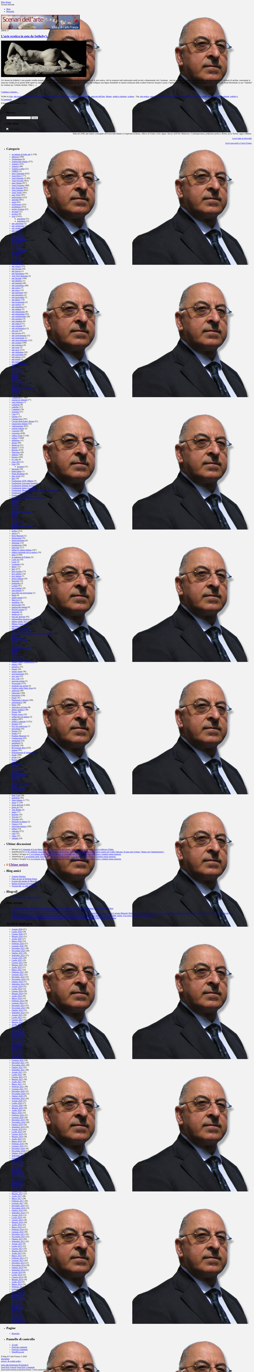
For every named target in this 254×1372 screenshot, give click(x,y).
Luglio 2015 (17, 1246)
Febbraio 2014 (18, 1287)
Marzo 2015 (17, 1256)
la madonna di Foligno (21, 557)
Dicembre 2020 (18, 1091)
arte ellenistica (17, 259)
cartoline (15, 407)
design (14, 443)
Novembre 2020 (18, 1094)
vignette (15, 838)
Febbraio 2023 (18, 1029)
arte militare (16, 309)
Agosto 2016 (17, 1215)
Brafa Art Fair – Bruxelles (22, 388)
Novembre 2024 (18, 979)
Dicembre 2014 (18, 1263)
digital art (15, 445)
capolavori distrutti (19, 400)
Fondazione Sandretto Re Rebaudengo (28, 497)
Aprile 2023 (17, 1024)
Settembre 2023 (18, 1013)
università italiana (19, 826)
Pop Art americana (19, 726)
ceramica (15, 412)
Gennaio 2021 (18, 1089)
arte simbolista (18, 352)
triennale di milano (19, 821)
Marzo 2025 (17, 970)
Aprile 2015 (17, 1253)
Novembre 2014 (18, 1265)
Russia (14, 760)
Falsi (14, 464)
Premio (15, 731)
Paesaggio (16, 695)
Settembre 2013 (18, 1298)
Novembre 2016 (18, 1208)
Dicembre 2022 (18, 1034)
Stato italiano (17, 800)
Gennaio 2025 (18, 974)
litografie (15, 581)
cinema (15, 416)
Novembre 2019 (18, 1122)
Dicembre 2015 (18, 1234)
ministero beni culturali (21, 631)
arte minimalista (18, 314)
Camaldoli (16, 393)
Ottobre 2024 (17, 982)
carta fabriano (17, 402)
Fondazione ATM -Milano (22, 481)
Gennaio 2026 (18, 946)
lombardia (16, 583)
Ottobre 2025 (17, 953)
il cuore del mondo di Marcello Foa (26, 881)
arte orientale (17, 326)
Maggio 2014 (17, 1279)
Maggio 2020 (17, 1108)
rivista (14, 757)
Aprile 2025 (17, 967)
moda (14, 636)
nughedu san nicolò (20, 686)
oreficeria (15, 690)
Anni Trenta (17, 192)
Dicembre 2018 (18, 1148)
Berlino (15, 378)
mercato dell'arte (98, 96)
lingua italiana (17, 578)
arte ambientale (18, 226)
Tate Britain (16, 810)
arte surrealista (18, 354)
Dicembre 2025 (18, 948)
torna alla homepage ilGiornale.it (14, 1365)
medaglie (15, 612)
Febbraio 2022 (18, 1058)
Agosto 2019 (17, 1129)
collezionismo (52, 96)
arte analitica (17, 228)
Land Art (15, 559)
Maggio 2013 (17, 1308)
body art (15, 385)
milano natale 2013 (20, 621)
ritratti (14, 755)
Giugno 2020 (17, 1105)
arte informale (17, 293)
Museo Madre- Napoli (21, 659)
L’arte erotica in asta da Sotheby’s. (24, 36)
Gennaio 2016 (18, 1232)
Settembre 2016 (18, 1213)
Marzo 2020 (17, 1113)
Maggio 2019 (17, 1136)
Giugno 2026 (17, 934)
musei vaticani (18, 657)
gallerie (15, 514)
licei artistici (17, 574)
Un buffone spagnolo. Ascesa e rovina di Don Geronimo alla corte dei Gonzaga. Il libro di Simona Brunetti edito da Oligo (62, 908)
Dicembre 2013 (18, 1291)
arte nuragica (17, 319)
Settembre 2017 (18, 1184)
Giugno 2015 (17, 1248)
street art (15, 807)
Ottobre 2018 (17, 1153)
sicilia (14, 786)
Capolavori (40, 96)
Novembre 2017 (18, 1179)
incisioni (20, 466)
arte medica (16, 304)
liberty (14, 567)
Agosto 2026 (17, 929)
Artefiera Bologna (19, 364)
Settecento (16, 781)
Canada (15, 395)
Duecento (16, 452)
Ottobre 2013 (17, 1296)
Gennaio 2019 (18, 1146)
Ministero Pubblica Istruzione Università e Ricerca (33, 633)
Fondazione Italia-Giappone (23, 488)
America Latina (18, 169)
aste (25, 96)
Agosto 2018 (17, 1158)
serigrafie (15, 779)
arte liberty (16, 300)
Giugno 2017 (17, 1191)
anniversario (17, 197)
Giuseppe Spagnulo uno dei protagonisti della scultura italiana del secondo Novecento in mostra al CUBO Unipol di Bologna (64, 918)
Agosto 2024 (17, 986)
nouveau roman (18, 681)
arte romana (16, 343)
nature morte (17, 671)
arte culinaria (17, 242)
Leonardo (16, 564)
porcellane (16, 729)
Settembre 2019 (18, 1127)
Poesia (14, 712)
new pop (15, 676)
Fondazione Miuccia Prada (23, 495)
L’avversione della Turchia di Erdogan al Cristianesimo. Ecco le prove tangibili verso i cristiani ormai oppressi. (75, 854)
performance (17, 702)
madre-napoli (17, 598)
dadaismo (16, 440)
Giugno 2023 (17, 1020)
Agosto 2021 (17, 1072)
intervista (15, 547)
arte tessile (16, 359)
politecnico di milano (20, 717)
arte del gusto (17, 245)
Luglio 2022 (17, 1046)
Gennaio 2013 (18, 1318)
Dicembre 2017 (18, 1177)
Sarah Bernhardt (222, 96)
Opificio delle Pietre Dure (22, 688)
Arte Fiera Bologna (20, 276)
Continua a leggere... (9, 92)
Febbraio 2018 (18, 1172)
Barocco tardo (17, 371)
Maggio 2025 (17, 965)
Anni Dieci (16, 176)
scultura (131, 96)
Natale (14, 669)
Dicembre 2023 (18, 1005)
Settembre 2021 (18, 1070)
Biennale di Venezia (20, 383)
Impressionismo (18, 540)
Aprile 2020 (17, 1110)
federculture (17, 471)
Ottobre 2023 (17, 1010)
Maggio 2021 (17, 1079)
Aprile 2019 (17, 1139)
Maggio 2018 (17, 1165)
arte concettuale (18, 238)
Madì (14, 595)
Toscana (15, 817)
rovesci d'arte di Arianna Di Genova (27, 897)
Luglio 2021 (17, 1074)
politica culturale (119, 96)
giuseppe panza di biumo (22, 526)
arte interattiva (17, 295)
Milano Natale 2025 (20, 624)
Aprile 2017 (17, 1196)
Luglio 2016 (17, 1217)
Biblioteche (16, 381)
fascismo (15, 469)
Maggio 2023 (17, 1022)
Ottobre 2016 (17, 1210)
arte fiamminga (18, 273)
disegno (87, 96)
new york (16, 679)
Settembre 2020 (18, 1098)
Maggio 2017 (17, 1194)
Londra (15, 586)
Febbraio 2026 (18, 943)
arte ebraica (16, 254)
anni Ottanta (17, 183)
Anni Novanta (18, 181)
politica (15, 719)
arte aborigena (17, 223)
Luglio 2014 (17, 1275)
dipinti (80, 96)
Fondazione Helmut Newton (23, 486)
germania (15, 519)
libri (13, 569)
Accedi (15, 1345)
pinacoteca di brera (19, 707)
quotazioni (16, 740)
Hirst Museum (18, 536)
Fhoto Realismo (18, 474)
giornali (15, 524)
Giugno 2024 (17, 991)
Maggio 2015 (17, 1251)
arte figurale (17, 278)
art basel (15, 211)
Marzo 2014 (17, 1284)
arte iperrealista (18, 297)
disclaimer (5, 1359)
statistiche (16, 798)
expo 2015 (16, 462)
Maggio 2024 (17, 993)
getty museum (17, 521)
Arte (11, 96)
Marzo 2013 (17, 1313)
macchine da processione (22, 593)
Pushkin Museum (19, 736)
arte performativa (19, 328)
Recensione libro (19, 748)
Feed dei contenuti (19, 1347)
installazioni (17, 545)
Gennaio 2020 (18, 1117)
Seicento (15, 771)
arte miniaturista (18, 312)
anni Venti (16, 195)
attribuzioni (16, 369)
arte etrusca (16, 266)
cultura (73, 96)
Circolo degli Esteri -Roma (23, 421)
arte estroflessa (18, 264)
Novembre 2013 (18, 1294)
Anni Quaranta (18, 185)
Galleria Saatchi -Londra (22, 512)
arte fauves (16, 271)
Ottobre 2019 (17, 1125)
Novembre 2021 (18, 1065)
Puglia (14, 733)
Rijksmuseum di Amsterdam (23, 752)
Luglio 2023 (17, 1017)
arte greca (16, 290)
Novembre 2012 (18, 1322)
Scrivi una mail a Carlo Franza (238, 143)
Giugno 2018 (17, 1163)
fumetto (15, 505)
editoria (15, 455)
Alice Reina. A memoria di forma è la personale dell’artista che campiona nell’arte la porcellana (51, 911)
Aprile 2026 (17, 939)
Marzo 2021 (17, 1084)
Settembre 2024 (18, 984)
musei (14, 655)
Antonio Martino (19, 876)
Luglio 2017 (17, 1189)
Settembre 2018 (18, 1155)
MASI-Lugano (18, 609)
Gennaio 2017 (18, 1203)
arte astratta (16, 231)
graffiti (14, 528)
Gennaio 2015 (18, 1260)
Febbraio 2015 (18, 1258)
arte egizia (16, 257)
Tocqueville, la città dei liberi (24, 886)
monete (15, 643)
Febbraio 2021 (18, 1086)
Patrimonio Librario (20, 700)
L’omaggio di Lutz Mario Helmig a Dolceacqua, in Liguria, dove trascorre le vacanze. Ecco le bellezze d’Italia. (67, 849)
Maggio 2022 (17, 1051)
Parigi (14, 698)
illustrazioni (16, 538)
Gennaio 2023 (18, 1032)
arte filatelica (17, 281)
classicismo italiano (20, 424)
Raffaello (15, 745)
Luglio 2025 (17, 960)
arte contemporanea (20, 240)
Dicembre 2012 (18, 1320)
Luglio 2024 (17, 989)
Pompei (15, 724)
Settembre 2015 (18, 1241)
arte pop (15, 331)
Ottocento (16, 693)
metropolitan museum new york (25, 619)
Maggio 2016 (17, 1222)
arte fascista (16, 269)
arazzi (14, 202)
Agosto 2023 (17, 1015)
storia (14, 802)
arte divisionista (18, 252)
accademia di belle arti (21, 154)
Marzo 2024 (17, 998)
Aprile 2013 (17, 1310)
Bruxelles (16, 390)
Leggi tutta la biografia (242, 138)
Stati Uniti (16, 795)
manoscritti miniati (19, 607)
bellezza (31, 96)
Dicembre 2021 (18, 1063)
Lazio (14, 562)
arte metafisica (18, 307)
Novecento (16, 683)
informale (16, 543)
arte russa (15, 347)
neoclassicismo (18, 674)
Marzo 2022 (17, 1055)
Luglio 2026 (17, 932)
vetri (13, 833)
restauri (15, 750)
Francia (15, 502)
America (15, 164)
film (13, 478)
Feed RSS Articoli (8, 1367)
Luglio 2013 (17, 1303)
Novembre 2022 (18, 1036)
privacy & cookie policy (11, 1361)
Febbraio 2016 (18, 1229)
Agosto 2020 (17, 1101)
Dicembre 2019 (18, 1120)
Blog (8, 9)
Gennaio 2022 (18, 1060)
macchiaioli (16, 590)
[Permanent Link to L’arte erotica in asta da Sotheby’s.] (43, 76)
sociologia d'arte (18, 788)
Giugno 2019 (17, 1134)
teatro (14, 812)
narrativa (15, 667)
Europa (15, 457)
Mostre (109, 96)
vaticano (15, 831)
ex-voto (15, 459)
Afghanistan (17, 159)
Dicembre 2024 (18, 977)
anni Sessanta (17, 188)
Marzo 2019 (17, 1141)
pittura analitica (18, 710)
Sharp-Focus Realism (21, 783)
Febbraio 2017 (18, 1201)
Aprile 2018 (17, 1167)
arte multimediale (19, 316)
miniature (15, 626)
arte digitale (16, 247)
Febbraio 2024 (18, 1001)
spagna (14, 793)
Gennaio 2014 (18, 1289)
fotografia (16, 500)
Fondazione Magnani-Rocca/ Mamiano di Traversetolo (34, 490)
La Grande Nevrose (187, 96)
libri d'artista (17, 571)
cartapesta (16, 404)
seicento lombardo (19, 774)
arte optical (16, 323)
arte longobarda (18, 302)
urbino (14, 829)
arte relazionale (18, 338)
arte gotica (16, 288)
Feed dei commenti (20, 1349)
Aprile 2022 (17, 1053)
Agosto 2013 (17, 1301)
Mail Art (15, 600)
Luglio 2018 (17, 1160)
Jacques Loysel (171, 96)
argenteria (21, 219)
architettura (16, 207)
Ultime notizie (18, 864)
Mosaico (15, 650)
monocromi (16, 645)
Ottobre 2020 (17, 1096)
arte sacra (15, 350)
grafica (14, 531)
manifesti (15, 602)
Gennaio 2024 (18, 1003)
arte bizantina (17, 233)
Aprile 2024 (17, 996)
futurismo (16, 509)
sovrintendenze (18, 791)
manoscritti (16, 605)
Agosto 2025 (17, 958)
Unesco (15, 824)
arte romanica (17, 345)
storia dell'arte (17, 805)
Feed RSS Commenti (26, 1367)
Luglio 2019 (17, 1132)
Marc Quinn (202, 96)
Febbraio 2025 (18, 972)
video (14, 836)
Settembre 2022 (18, 1041)
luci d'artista (17, 588)
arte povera (16, 333)
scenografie (16, 764)
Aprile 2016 (17, 1225)
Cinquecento (17, 419)
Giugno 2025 (17, 962)
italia (14, 555)
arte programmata (19, 335)
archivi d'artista (18, 209)
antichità (15, 200)
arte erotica (18, 96)
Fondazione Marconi (20, 493)
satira (14, 762)
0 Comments (6, 99)
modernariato (17, 638)
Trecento (15, 819)
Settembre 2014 (18, 1270)
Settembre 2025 (18, 955)
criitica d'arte (64, 96)
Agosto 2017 (17, 1186)
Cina (14, 414)
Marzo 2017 (17, 1198)
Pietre (14, 705)
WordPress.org (18, 1352)
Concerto (15, 431)
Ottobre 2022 (17, 1039)
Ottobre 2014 (17, 1267)
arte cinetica (22, 250)
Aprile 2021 (17, 1082)
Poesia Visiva (17, 714)
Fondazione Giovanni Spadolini (25, 483)
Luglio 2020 (17, 1103)
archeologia (16, 204)
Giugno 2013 (17, 1306)
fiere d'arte (16, 476)
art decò (15, 214)
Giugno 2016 (17, 1220)
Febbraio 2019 (18, 1144)
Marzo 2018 (17, 1170)
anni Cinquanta (18, 173)
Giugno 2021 (17, 1077)
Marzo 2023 (17, 1027)
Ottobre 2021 (17, 1067)
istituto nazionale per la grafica (24, 552)
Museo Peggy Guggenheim (23, 662)
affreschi (15, 157)
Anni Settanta (17, 190)
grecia (14, 533)
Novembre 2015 (18, 1237)
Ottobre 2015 (17, 1239)
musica (14, 664)
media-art (15, 614)
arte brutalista (17, 235)
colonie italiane (18, 428)
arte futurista (17, 283)
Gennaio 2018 (18, 1175)
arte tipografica (18, 362)
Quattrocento (17, 738)
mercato (211, 96)
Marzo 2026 (17, 941)
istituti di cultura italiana (21, 550)
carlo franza (159, 96)
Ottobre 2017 (17, 1182)
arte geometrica (18, 285)
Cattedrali (16, 409)
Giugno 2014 (17, 1277)
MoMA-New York (19, 640)
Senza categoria (18, 776)
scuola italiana (17, 769)
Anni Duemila (18, 178)
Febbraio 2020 (18, 1115)
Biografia (10, 11)
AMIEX (15, 171)
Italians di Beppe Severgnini (23, 883)
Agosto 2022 (17, 1044)
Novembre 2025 (18, 951)
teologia (15, 814)
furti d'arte (16, 507)
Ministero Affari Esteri (21, 628)
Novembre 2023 (18, 1008)
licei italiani (16, 576)
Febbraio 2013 (18, 1315)
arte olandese (17, 321)
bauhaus (15, 374)
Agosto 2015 (17, 1244)
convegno (16, 433)
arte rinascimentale (19, 340)
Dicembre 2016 (18, 1206)
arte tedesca (16, 357)
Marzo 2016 (17, 1227)
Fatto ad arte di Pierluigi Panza (24, 879)
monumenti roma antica (21, 648)
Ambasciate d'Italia (20, 161)
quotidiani (16, 743)
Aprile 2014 (17, 1282)
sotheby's (234, 96)
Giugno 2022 (17, 1048)
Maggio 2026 (17, 936)
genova (15, 516)
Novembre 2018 (18, 1151)
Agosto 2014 (17, 1272)
